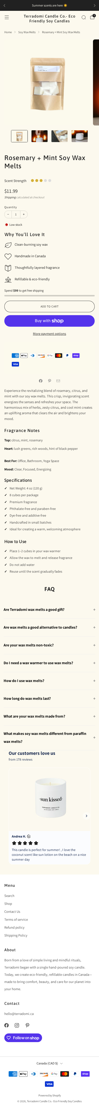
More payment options (49, 333)
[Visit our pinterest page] (27, 1025)
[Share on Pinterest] (49, 380)
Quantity (10, 207)
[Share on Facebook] (40, 380)
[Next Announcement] (95, 5)
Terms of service (16, 919)
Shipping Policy (15, 935)
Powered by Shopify (49, 1095)
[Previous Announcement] (4, 5)
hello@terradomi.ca (19, 1013)
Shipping (10, 197)
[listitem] (49, 5)
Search (9, 895)
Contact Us (12, 911)
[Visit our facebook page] (6, 1025)
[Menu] (6, 17)
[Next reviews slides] (86, 816)
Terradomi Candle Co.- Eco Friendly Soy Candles (49, 18)
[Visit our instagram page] (17, 1025)
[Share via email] (58, 380)
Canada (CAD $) (47, 1063)
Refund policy (14, 927)
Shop (8, 903)
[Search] (83, 17)
